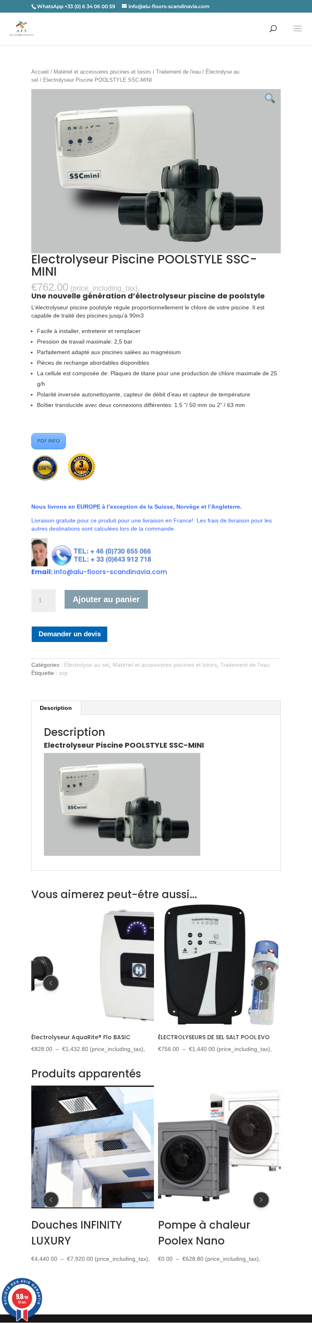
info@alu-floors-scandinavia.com (110, 572)
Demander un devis (70, 634)
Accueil (40, 72)
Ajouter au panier (106, 599)
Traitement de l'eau (178, 72)
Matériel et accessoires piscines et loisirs (102, 72)
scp (63, 673)
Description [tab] (56, 708)
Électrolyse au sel (86, 665)
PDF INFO (48, 441)
